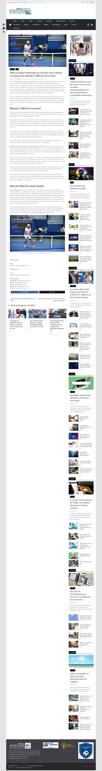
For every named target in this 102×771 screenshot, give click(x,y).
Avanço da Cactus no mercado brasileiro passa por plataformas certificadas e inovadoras (86, 227)
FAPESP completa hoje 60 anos (86, 562)
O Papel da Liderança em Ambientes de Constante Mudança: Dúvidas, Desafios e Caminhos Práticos (86, 135)
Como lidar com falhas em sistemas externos (85, 462)
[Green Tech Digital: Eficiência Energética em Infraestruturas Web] (73, 366)
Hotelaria (16, 28)
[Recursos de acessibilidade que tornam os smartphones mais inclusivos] (81, 579)
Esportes (71, 21)
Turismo (45, 24)
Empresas (49, 21)
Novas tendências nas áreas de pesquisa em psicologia (85, 536)
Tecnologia (16, 24)
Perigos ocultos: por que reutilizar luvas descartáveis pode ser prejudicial (86, 526)
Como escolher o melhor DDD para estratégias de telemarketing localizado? (86, 635)
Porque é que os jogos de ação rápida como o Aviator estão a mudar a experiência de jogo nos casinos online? (86, 206)
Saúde (65, 24)
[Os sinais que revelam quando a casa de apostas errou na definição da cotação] (73, 218)
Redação (13, 79)
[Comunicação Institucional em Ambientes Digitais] (73, 455)
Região (23, 21)
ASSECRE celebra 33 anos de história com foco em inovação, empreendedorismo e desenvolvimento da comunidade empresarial (81, 88)
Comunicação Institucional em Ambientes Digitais (84, 454)
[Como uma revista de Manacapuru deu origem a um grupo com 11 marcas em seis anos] (73, 112)
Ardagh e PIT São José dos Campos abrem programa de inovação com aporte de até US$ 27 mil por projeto (85, 315)
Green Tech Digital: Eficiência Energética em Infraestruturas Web (86, 365)
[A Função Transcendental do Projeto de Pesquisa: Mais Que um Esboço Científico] (81, 487)
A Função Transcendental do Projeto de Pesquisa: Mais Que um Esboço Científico (81, 504)
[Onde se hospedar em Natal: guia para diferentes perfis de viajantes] (81, 661)
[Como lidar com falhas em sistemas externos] (73, 462)
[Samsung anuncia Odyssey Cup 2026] (81, 173)
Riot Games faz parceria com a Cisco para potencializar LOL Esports (51, 300)
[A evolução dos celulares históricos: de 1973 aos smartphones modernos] (73, 618)
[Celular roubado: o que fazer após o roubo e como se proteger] (73, 627)
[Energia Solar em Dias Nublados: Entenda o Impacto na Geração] (73, 357)
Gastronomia (56, 24)
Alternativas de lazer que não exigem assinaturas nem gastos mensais (86, 470)
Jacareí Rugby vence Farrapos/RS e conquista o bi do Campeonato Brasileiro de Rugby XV (57, 325)
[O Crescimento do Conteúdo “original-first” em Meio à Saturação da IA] (73, 327)
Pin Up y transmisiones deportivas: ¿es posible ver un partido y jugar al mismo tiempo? (86, 259)
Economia (39, 21)
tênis (44, 79)
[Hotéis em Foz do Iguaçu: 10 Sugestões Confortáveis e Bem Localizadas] (73, 709)
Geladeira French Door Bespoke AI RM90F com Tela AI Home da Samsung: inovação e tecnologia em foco (85, 346)
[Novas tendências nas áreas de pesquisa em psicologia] (73, 537)
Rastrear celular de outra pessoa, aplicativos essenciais (86, 644)
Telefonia (73, 588)
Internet (72, 391)
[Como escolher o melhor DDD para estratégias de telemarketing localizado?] (73, 636)
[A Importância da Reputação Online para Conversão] (73, 428)
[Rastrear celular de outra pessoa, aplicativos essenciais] (73, 645)
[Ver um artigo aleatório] (92, 24)
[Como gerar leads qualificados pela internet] (73, 419)
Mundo (31, 21)
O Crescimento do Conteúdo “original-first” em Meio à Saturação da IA (86, 326)
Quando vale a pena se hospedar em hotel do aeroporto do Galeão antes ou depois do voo (85, 727)
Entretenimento (60, 21)
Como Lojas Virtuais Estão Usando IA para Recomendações (85, 436)
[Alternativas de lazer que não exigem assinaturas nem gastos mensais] (73, 471)
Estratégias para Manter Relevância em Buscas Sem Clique (80, 398)
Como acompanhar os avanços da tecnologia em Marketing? (85, 335)
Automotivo (35, 24)
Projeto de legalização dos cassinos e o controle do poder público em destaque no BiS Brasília (86, 238)
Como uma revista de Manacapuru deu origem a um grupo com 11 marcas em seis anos (86, 112)
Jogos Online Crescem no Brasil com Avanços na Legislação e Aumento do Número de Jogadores (86, 248)
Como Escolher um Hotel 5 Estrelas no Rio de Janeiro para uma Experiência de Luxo (86, 698)
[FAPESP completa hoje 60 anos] (73, 563)
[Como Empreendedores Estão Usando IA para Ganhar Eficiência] (73, 146)
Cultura (73, 24)
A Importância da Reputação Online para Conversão (85, 427)
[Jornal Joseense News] (10, 24)
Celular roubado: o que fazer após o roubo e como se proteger (85, 626)
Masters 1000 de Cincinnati (36, 79)
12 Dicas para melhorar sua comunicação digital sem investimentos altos (86, 445)
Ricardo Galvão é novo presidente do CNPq (85, 554)
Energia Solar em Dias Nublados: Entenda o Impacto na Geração (85, 356)
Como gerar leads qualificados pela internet (84, 418)
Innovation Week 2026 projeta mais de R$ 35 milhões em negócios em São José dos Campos (80, 293)
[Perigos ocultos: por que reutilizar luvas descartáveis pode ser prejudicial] (73, 527)
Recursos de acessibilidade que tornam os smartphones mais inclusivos (80, 595)
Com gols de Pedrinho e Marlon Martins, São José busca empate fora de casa (16, 324)
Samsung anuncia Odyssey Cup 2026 (78, 187)
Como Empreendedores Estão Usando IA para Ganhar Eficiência (85, 145)
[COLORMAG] (20, 743)
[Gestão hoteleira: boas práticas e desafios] (73, 718)
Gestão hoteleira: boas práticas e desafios (85, 717)
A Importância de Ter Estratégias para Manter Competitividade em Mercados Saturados (86, 155)
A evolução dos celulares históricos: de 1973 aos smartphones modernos (86, 617)
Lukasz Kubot (21, 79)
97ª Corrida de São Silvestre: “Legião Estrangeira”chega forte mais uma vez (36, 324)
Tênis (17, 69)
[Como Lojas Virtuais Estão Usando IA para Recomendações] (73, 437)
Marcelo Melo (27, 79)
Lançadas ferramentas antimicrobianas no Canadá (23, 300)
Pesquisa (72, 496)
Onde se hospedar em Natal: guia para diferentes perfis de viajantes (79, 677)
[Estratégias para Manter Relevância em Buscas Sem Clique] (81, 383)
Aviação (26, 24)
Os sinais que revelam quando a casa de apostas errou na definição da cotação (85, 217)
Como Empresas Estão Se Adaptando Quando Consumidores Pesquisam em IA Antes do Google (86, 123)
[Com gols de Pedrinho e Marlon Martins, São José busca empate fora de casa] (17, 310)
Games (72, 182)
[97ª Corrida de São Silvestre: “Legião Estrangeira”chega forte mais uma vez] (37, 310)
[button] (17, 21)
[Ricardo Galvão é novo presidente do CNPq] (73, 555)
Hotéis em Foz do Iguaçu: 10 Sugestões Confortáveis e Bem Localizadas (86, 709)
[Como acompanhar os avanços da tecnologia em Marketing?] (73, 336)
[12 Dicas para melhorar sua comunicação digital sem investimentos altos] (73, 446)
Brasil (15, 21)
